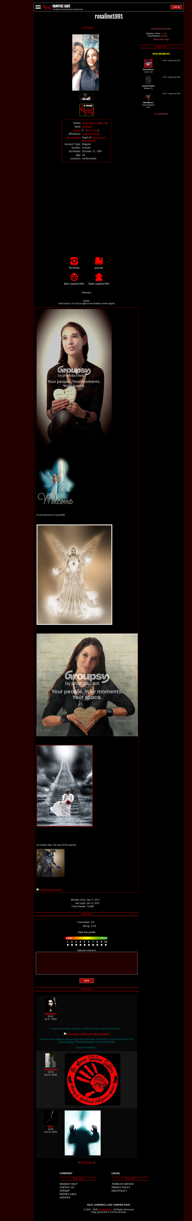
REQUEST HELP (68, 1184)
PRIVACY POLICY (121, 1187)
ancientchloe (148, 86)
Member (87, 126)
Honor (76, 130)
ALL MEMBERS (161, 114)
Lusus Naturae (90, 122)
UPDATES (65, 1197)
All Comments (87, 1162)
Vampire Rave (105, 1209)
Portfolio (74, 267)
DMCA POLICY (119, 1191)
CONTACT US (67, 1187)
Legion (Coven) (91, 133)
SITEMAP (65, 1191)
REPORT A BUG (68, 1194)
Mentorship (73, 137)
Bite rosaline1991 (74, 283)
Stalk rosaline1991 (99, 283)
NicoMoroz (148, 102)
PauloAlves (148, 69)
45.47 (103, 122)
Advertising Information (161, 29)
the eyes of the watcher (93, 139)
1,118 (163, 33)
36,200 (164, 36)
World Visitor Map (161, 39)
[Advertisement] (86, 207)
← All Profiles (86, 27)
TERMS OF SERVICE (123, 1184)
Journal (99, 267)
